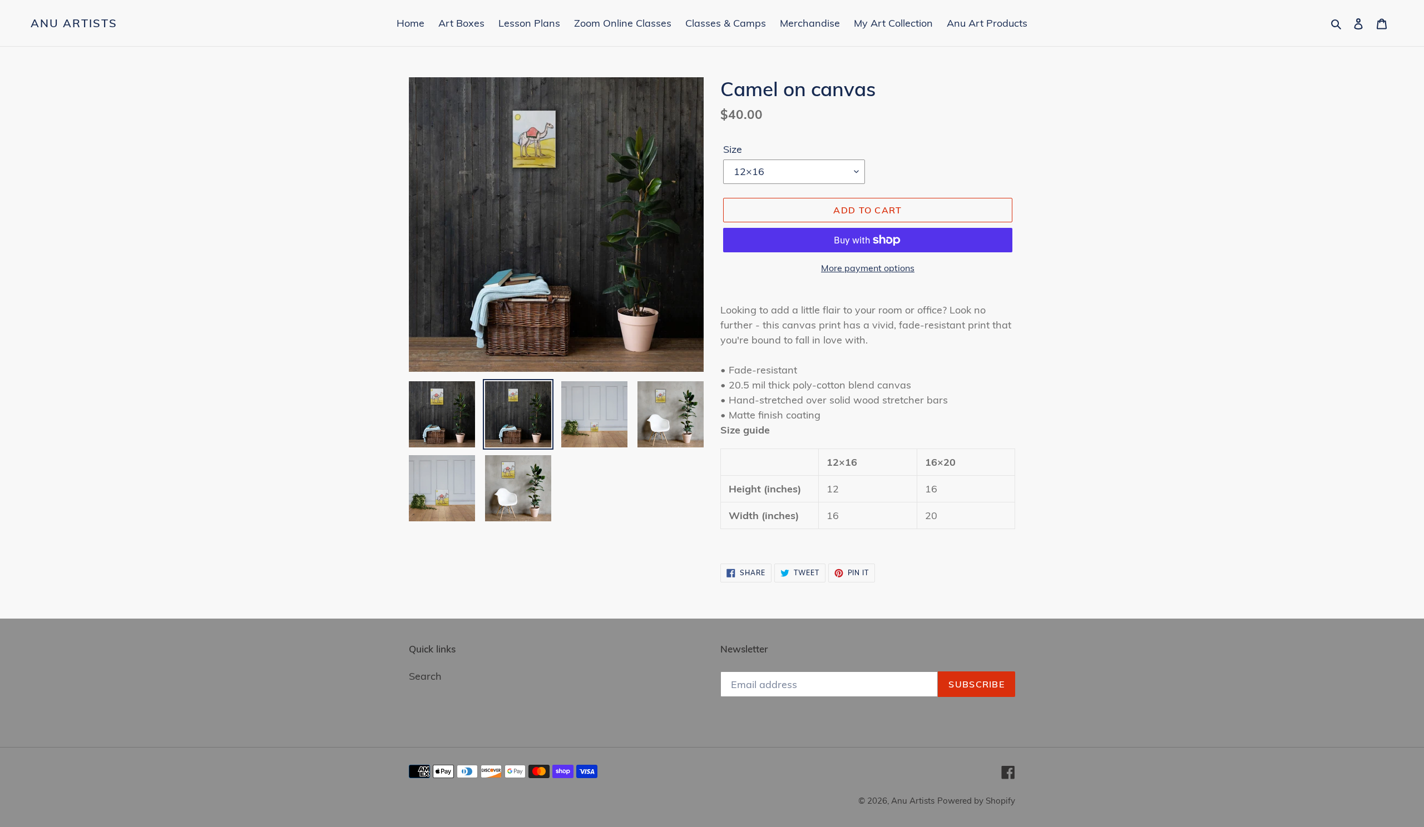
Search (425, 676)
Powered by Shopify (976, 800)
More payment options (867, 267)
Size (732, 149)
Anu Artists (74, 23)
